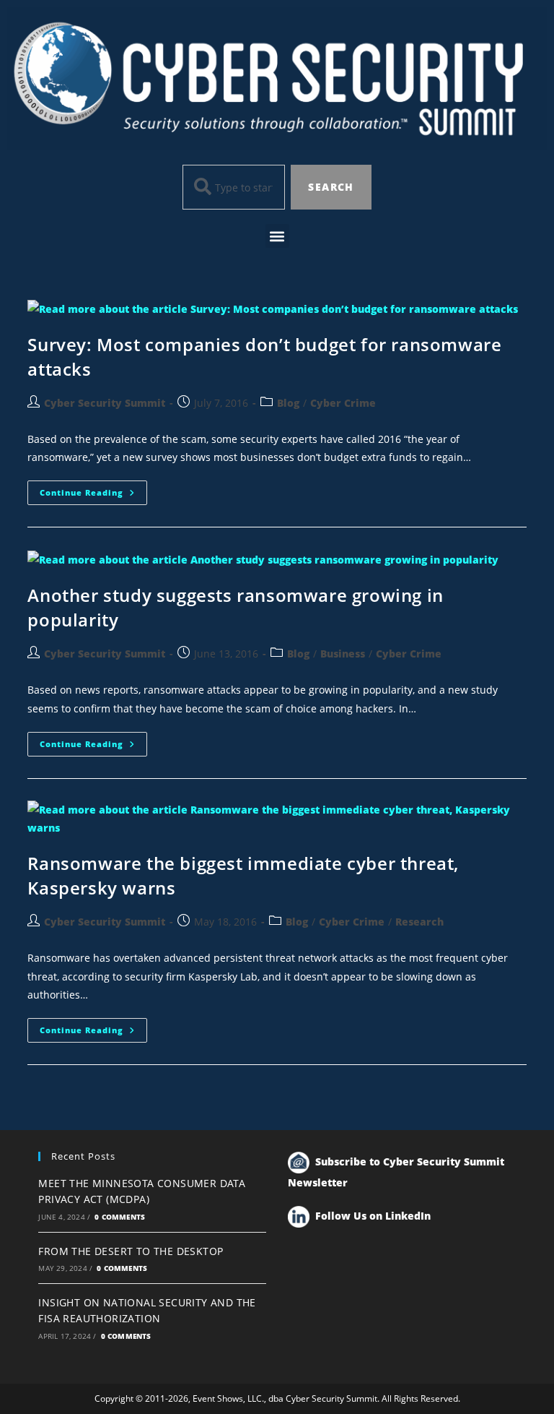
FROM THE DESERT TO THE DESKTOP (130, 1251)
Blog (288, 403)
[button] (277, 236)
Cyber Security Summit (104, 403)
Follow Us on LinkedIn (373, 1216)
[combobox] (234, 187)
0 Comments (119, 1217)
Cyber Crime (343, 403)
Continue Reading (93, 489)
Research (419, 921)
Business (342, 653)
